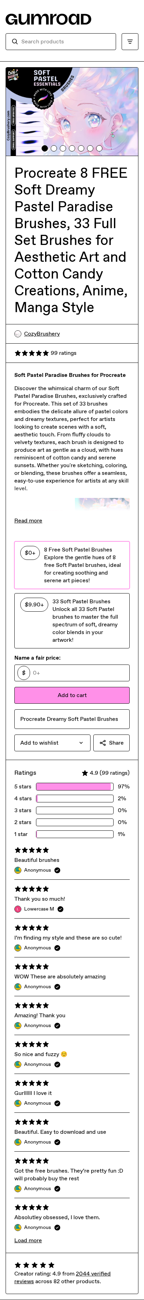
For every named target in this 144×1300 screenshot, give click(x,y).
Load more (28, 1240)
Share (116, 742)
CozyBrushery (42, 333)
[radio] (72, 565)
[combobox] (66, 42)
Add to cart (72, 695)
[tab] (45, 148)
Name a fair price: (37, 657)
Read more (28, 520)
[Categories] (130, 41)
